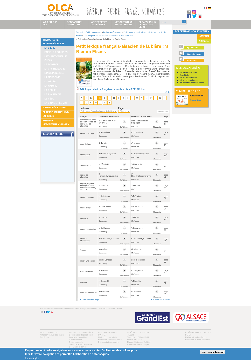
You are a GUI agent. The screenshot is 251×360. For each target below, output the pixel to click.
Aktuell (204, 41)
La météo (50, 81)
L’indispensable (54, 73)
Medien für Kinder (54, 107)
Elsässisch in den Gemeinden (197, 340)
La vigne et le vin (55, 103)
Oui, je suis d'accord (213, 352)
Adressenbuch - (69, 308)
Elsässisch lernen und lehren (110, 340)
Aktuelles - (112, 308)
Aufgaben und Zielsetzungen (52, 335)
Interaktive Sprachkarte (79, 337)
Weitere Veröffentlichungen (56, 122)
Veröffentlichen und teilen (124, 23)
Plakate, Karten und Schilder (56, 114)
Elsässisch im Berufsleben (196, 337)
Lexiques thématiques (112, 32)
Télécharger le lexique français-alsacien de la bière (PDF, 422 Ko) (112, 89)
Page (120, 108)
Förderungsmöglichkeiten (192, 31)
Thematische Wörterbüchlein (53, 42)
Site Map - (103, 308)
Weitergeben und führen (99, 23)
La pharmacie (52, 94)
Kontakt (204, 36)
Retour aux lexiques (161, 299)
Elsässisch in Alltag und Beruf (147, 24)
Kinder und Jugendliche (107, 337)
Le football (52, 64)
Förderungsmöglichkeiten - (87, 308)
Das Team (44, 337)
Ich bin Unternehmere (189, 80)
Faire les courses (56, 52)
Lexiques (84, 108)
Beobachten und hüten (81, 332)
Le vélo (49, 98)
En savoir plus (32, 358)
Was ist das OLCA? (49, 332)
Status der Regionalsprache (80, 344)
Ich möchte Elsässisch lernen (192, 83)
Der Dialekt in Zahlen (77, 347)
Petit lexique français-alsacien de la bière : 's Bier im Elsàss (108, 36)
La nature (50, 86)
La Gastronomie (54, 68)
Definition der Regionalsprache (81, 335)
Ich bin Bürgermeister (188, 78)
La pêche (50, 90)
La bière (49, 48)
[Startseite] (56, 11)
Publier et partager (93, 32)
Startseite (80, 32)
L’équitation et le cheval (55, 58)
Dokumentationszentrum (108, 342)
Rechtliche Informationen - (51, 308)
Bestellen (195, 100)
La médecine (52, 77)
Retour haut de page (90, 300)
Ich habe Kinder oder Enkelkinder (188, 73)
